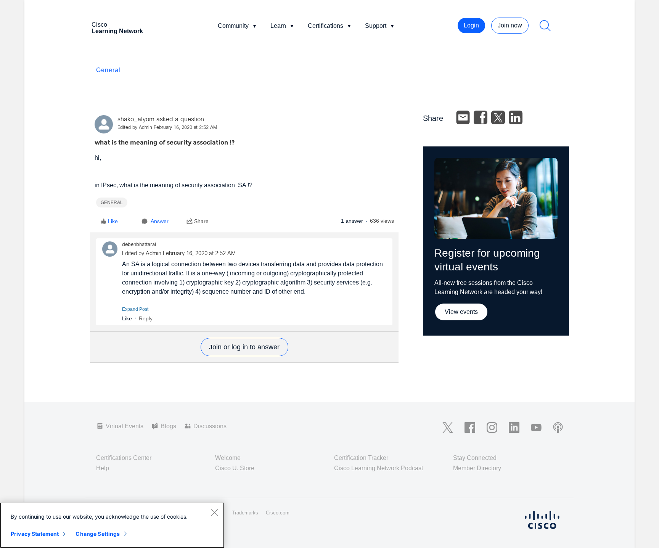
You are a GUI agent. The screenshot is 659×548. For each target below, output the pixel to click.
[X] (498, 117)
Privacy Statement (35, 533)
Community (233, 25)
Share (201, 221)
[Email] (463, 117)
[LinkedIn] (515, 117)
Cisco (117, 27)
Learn (278, 25)
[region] (112, 525)
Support (375, 25)
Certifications (325, 25)
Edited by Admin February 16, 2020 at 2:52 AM (167, 127)
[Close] (214, 512)
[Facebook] (480, 117)
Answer (160, 221)
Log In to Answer (244, 347)
